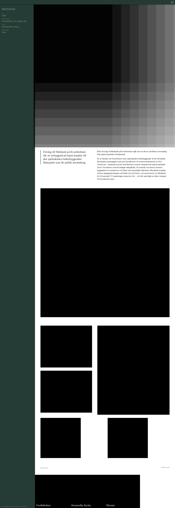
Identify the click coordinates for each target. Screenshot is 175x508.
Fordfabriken (43, 505)
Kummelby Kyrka (81, 505)
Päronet (110, 505)
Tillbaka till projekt (165, 467)
